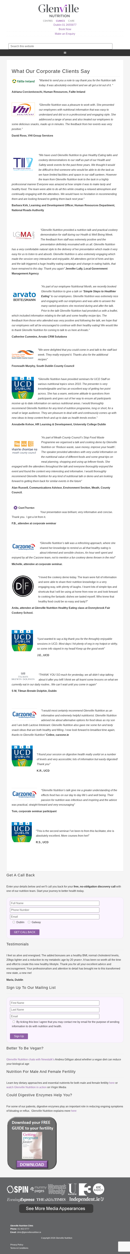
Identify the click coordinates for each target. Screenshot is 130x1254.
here (112, 1082)
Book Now (65, 29)
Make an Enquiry (65, 33)
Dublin (57, 24)
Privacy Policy (16, 1245)
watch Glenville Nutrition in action (26, 1087)
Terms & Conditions (19, 1248)
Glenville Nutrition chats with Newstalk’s (30, 1059)
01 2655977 (69, 24)
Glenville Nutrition (59, 13)
